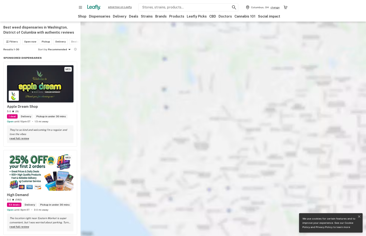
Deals (133, 16)
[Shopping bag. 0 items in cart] (285, 7)
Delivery (119, 16)
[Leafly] (93, 7)
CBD (212, 16)
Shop (82, 16)
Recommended (57, 49)
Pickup (46, 41)
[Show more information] (75, 49)
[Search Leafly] (234, 7)
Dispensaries (99, 16)
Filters (14, 41)
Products (176, 16)
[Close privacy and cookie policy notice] (359, 216)
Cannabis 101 (244, 16)
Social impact (269, 16)
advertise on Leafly (120, 6)
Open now (30, 41)
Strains (147, 16)
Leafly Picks (197, 16)
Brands (161, 16)
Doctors (225, 16)
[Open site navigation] (80, 7)
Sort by (42, 49)
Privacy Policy (324, 227)
